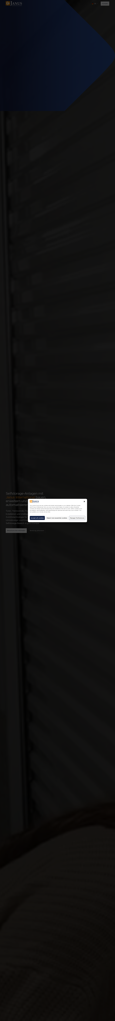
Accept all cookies (37, 518)
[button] (84, 501)
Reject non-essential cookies (57, 518)
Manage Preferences (77, 518)
